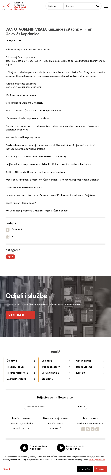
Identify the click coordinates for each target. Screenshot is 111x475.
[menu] (106, 6)
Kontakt (80, 372)
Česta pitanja (83, 360)
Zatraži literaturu (16, 378)
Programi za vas (16, 366)
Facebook (17, 229)
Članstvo (12, 360)
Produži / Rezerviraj (17, 372)
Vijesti (10, 256)
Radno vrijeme (84, 366)
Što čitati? (47, 378)
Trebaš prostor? (51, 366)
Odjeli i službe (16, 314)
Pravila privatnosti (97, 460)
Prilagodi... (7, 469)
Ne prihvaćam (85, 469)
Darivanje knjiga (50, 372)
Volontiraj (47, 360)
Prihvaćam (100, 469)
